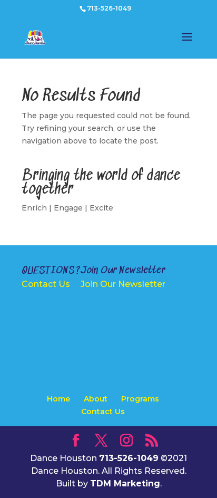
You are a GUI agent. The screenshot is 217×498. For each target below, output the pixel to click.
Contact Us (46, 284)
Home (58, 399)
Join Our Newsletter (123, 284)
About (95, 399)
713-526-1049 (109, 8)
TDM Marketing (125, 483)
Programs (140, 399)
